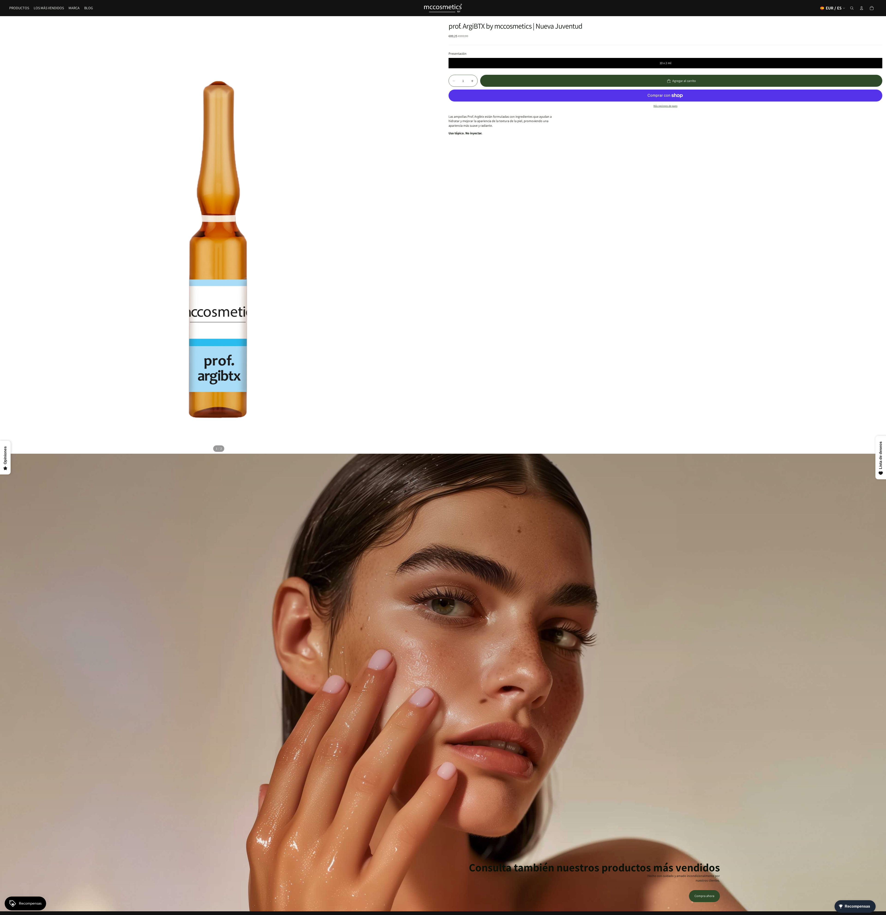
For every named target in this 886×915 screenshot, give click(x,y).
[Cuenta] (861, 8)
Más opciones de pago (665, 106)
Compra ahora (704, 896)
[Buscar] (852, 8)
